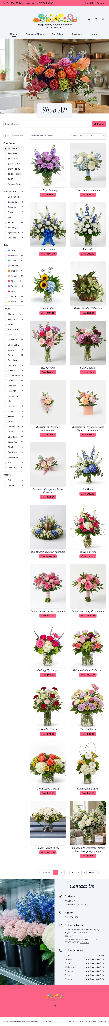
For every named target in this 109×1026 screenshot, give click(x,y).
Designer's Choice (35, 34)
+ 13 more (84, 942)
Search (100, 124)
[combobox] (92, 136)
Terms (71, 1021)
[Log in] (96, 19)
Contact (100, 3)
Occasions (76, 34)
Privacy (80, 1021)
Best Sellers (57, 34)
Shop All (14, 34)
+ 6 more (82, 932)
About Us (89, 3)
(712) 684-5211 (13, 3)
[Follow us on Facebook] (54, 1006)
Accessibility (91, 1021)
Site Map (102, 1021)
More (94, 34)
